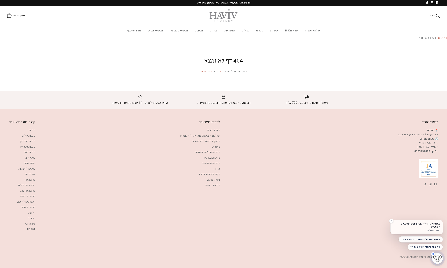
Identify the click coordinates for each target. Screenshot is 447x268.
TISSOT (31, 229)
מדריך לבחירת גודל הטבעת (206, 141)
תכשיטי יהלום (27, 207)
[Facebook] (437, 2)
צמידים (214, 30)
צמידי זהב (30, 174)
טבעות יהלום (28, 136)
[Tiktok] (427, 2)
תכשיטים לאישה (179, 30)
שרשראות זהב (27, 191)
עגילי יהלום (29, 163)
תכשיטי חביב (425, 257)
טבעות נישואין (27, 147)
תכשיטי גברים (155, 30)
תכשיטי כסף (134, 30)
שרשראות (229, 30)
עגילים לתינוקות (27, 169)
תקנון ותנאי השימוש (209, 174)
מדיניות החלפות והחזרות (207, 152)
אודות (217, 169)
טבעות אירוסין (27, 141)
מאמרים (215, 147)
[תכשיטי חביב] (223, 15)
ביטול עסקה (213, 180)
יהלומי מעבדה (312, 30)
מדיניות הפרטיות (211, 158)
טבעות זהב (29, 152)
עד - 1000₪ (291, 30)
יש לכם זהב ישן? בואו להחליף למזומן (200, 136)
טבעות (259, 30)
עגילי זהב (30, 158)
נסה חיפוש (206, 71)
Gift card (30, 224)
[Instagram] (432, 2)
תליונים (199, 30)
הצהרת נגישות (212, 185)
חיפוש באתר (213, 130)
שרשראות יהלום (26, 185)
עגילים (245, 30)
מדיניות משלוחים (211, 163)
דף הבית (442, 38)
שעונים (274, 30)
